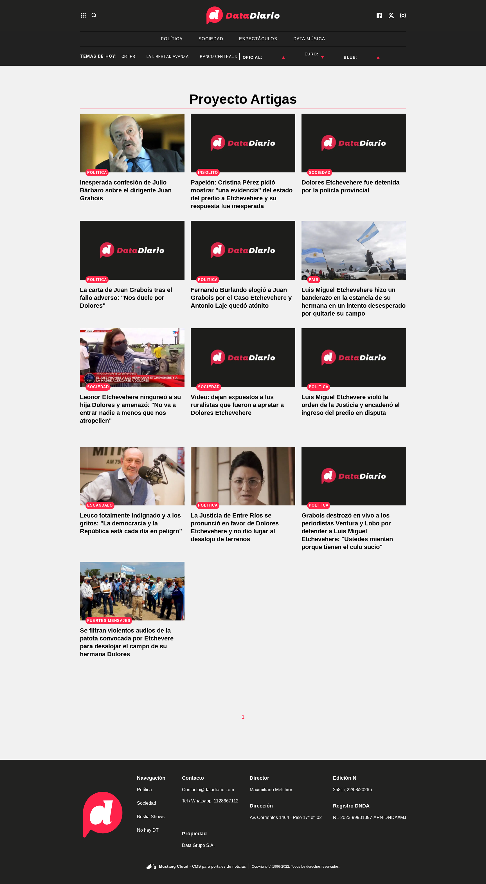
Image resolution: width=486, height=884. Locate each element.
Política (144, 789)
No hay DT (148, 830)
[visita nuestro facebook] (379, 15)
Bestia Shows (151, 816)
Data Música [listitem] (309, 38)
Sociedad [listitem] (211, 38)
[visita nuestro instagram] (403, 15)
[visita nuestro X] (391, 15)
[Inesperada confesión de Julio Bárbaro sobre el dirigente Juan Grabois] (132, 143)
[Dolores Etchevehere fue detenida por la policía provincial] (354, 143)
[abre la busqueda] (94, 15)
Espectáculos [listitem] (258, 38)
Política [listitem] (172, 38)
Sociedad (146, 803)
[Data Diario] (243, 15)
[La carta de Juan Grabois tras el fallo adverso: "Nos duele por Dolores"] (132, 250)
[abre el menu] (83, 15)
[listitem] (274, 54)
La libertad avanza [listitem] (156, 56)
